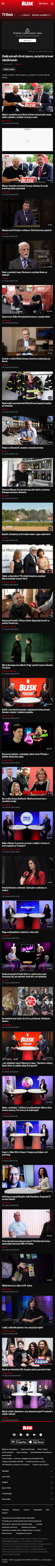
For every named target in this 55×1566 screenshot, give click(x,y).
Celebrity (5, 894)
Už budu (5, 980)
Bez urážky (6, 805)
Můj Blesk (43, 3)
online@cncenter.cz (44, 1544)
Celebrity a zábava (9, 582)
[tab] (9, 15)
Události (18, 64)
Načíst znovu (27, 40)
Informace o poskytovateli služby (40, 51)
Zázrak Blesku (7, 1373)
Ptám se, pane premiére (11, 849)
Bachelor (5, 1417)
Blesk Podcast (7, 716)
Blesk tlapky (6, 1025)
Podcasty (5, 1069)
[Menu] (3, 3)
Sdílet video (9, 69)
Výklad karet (7, 1289)
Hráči (4, 1247)
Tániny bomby (7, 760)
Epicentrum (6, 121)
